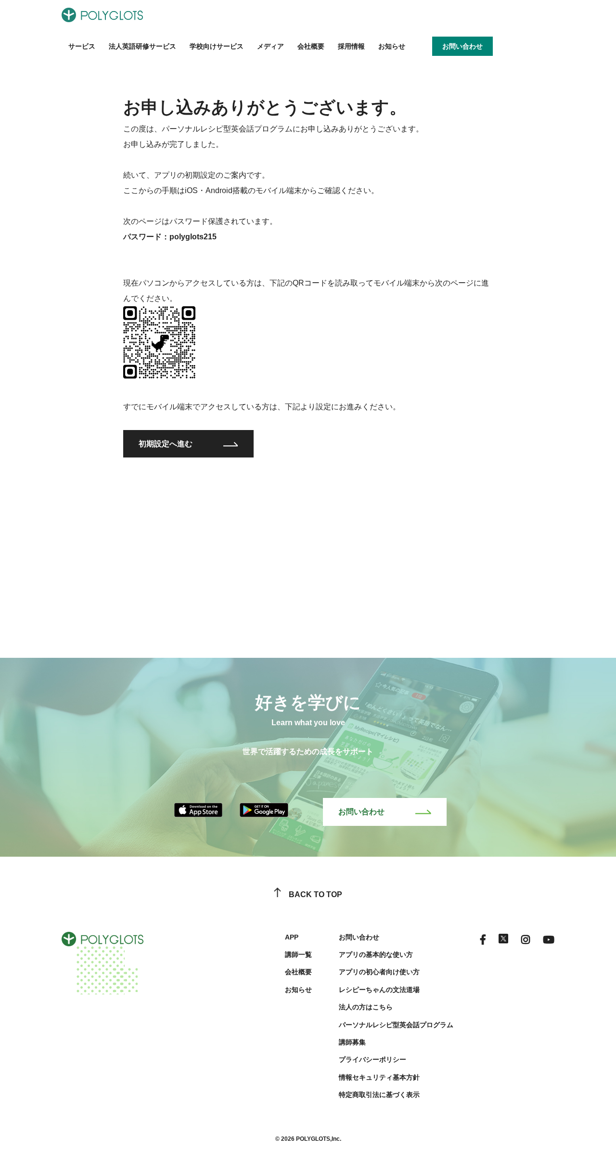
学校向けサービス (217, 46)
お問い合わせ (361, 812)
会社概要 (310, 46)
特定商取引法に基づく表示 (379, 1094)
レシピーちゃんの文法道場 (379, 989)
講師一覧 (298, 954)
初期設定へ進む (165, 444)
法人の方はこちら (366, 1007)
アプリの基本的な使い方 (376, 954)
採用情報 (351, 46)
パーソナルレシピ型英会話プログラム (396, 1025)
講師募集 (352, 1042)
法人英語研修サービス (142, 46)
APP (291, 937)
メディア (270, 46)
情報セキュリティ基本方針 (379, 1077)
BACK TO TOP (315, 894)
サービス (81, 46)
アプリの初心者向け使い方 (379, 972)
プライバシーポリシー (372, 1059)
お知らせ (391, 46)
